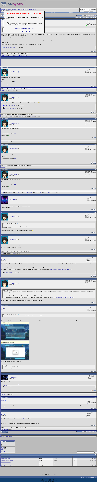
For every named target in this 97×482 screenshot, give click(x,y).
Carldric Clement (13, 72)
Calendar (53, 12)
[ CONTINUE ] (24, 31)
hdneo (11, 55)
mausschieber (21, 116)
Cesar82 (2, 192)
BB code (2, 447)
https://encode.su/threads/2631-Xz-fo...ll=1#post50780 (61, 269)
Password (81, 10)
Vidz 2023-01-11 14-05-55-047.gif (10, 108)
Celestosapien (12, 199)
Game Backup (9, 9)
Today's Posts (70, 12)
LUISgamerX (12, 377)
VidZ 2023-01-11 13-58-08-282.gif (10, 105)
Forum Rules (3, 451)
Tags (1, 434)
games (7, 436)
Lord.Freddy (12, 253)
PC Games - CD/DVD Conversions (22, 9)
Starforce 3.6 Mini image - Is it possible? (7, 460)
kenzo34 (19, 192)
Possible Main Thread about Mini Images (8, 465)
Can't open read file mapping (22, 418)
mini (9, 436)
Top (95, 477)
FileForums (4, 9)
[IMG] (2, 449)
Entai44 (11, 116)
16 (87, 15)
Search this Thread (85, 17)
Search (88, 12)
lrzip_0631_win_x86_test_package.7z (10, 47)
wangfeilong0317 (50, 192)
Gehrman (3, 55)
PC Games (14, 9)
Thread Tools (77, 17)
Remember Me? (93, 9)
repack (11, 436)
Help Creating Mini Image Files (6, 463)
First (83, 15)
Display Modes (92, 17)
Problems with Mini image (5, 458)
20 (93, 15)
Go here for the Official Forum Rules (24, 28)
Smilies (2, 448)
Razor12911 (32, 116)
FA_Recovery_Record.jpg (8, 272)
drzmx (3, 400)
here (6, 79)
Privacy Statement (91, 477)
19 (91, 15)
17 (88, 15)
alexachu (3, 116)
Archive (86, 477)
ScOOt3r (20, 55)
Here (19, 245)
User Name (81, 9)
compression (3, 436)
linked (10, 420)
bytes (2, 308)
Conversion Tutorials (32, 9)
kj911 (2, 22)
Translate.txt (6, 386)
